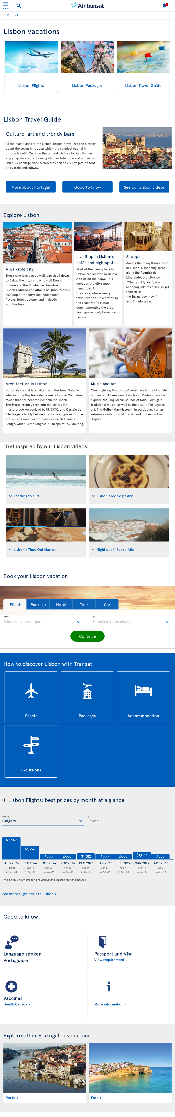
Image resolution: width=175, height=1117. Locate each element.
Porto (10, 1097)
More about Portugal (30, 187)
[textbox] (42, 620)
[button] (14, 604)
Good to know (87, 187)
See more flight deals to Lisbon (28, 893)
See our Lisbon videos (144, 187)
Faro (95, 1097)
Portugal (12, 15)
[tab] (46, 479)
